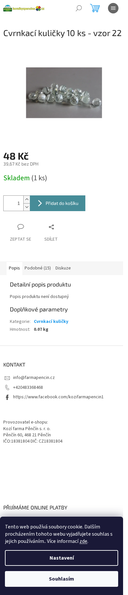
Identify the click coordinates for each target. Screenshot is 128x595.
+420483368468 (28, 387)
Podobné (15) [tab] (38, 268)
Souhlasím (61, 579)
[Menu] (113, 8)
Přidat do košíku (62, 203)
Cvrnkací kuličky (51, 321)
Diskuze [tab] (63, 268)
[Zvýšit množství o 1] (26, 199)
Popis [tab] (14, 268)
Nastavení (62, 558)
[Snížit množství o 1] (26, 207)
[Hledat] (78, 8)
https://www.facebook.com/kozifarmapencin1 (58, 397)
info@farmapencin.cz (34, 377)
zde (83, 541)
